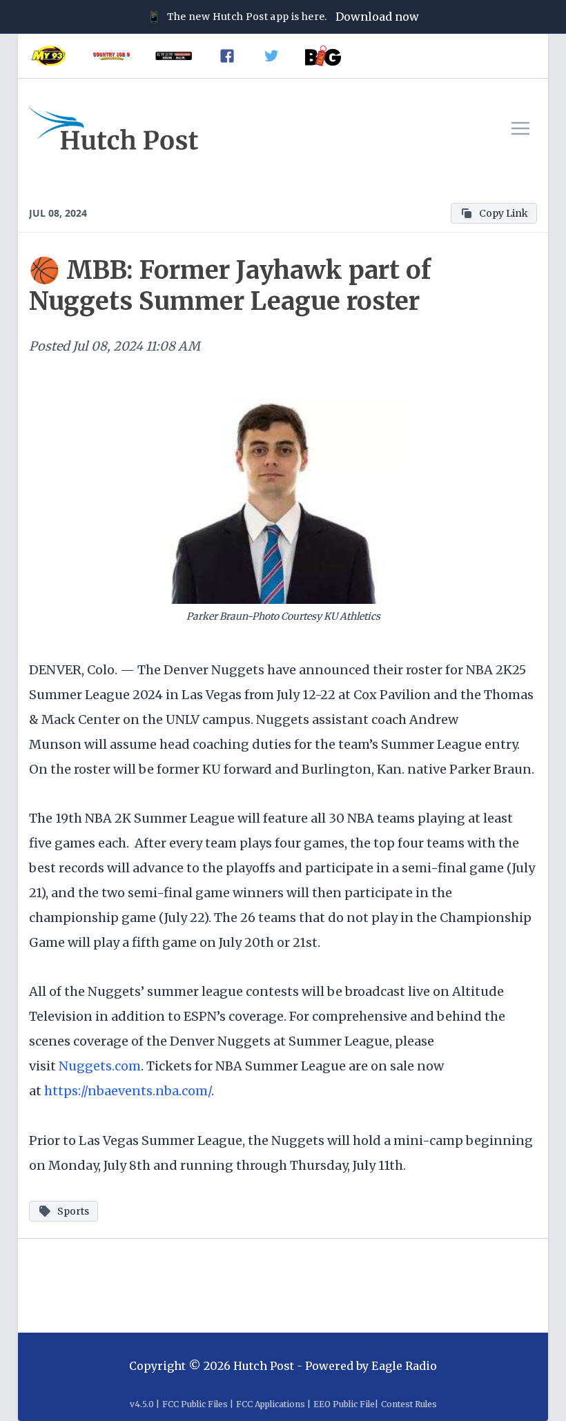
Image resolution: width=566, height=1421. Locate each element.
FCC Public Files (195, 1404)
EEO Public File (344, 1404)
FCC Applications (270, 1404)
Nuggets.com (100, 1066)
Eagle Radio (404, 1366)
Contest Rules (409, 1404)
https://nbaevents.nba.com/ (127, 1091)
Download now (377, 16)
